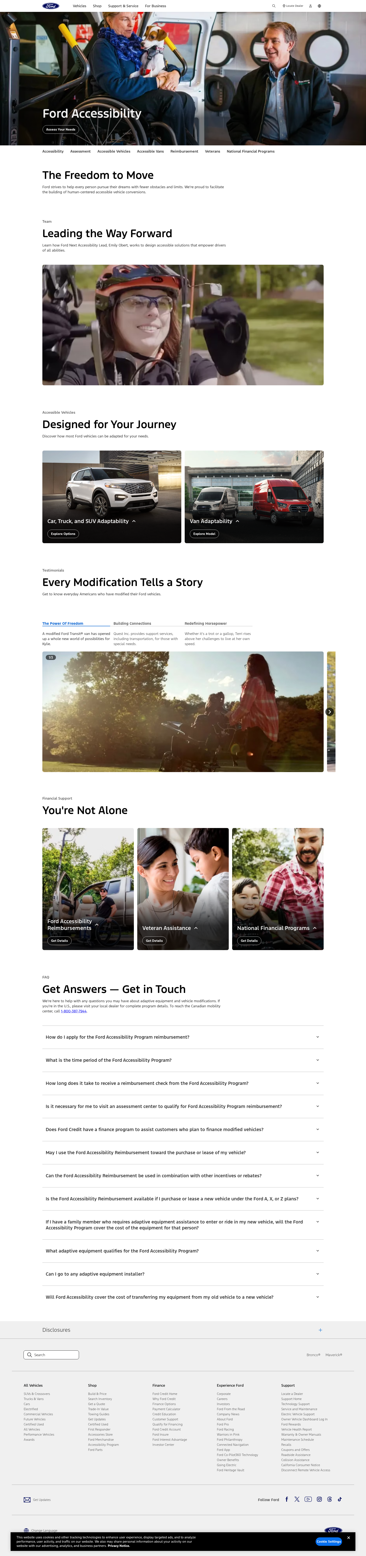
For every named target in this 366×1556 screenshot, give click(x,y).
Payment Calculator (166, 1409)
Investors (223, 1404)
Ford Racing (225, 1429)
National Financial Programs (250, 151)
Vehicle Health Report (296, 1429)
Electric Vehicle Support (298, 1414)
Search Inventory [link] (100, 1399)
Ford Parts (95, 1450)
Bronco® (313, 1355)
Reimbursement (184, 151)
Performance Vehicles (39, 1434)
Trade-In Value (98, 1409)
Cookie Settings (329, 1541)
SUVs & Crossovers (37, 1394)
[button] (183, 1035)
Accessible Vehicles (113, 151)
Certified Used (34, 1424)
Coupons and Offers (295, 1450)
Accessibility (53, 151)
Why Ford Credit (164, 1399)
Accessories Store (100, 1434)
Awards (29, 1440)
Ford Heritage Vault (230, 1470)
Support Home (291, 1399)
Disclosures (56, 1329)
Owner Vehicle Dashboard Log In (304, 1419)
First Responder (99, 1429)
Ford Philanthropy (230, 1440)
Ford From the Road (231, 1409)
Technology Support (295, 1404)
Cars (27, 1404)
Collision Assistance (295, 1460)
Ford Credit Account (166, 1429)
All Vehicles (32, 1429)
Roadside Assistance (296, 1455)
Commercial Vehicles (38, 1414)
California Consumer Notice (300, 1465)
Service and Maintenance (299, 1409)
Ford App (223, 1450)
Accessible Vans (150, 151)
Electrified (31, 1409)
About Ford (225, 1419)
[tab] (76, 623)
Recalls (286, 1445)
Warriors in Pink (228, 1434)
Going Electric (226, 1465)
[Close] (348, 1541)
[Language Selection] (319, 6)
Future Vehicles (35, 1419)
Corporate (224, 1394)
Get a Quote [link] (96, 1404)
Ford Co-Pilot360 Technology (237, 1455)
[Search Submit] (274, 6)
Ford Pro (223, 1424)
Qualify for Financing (167, 1424)
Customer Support (165, 1419)
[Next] (329, 712)
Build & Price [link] (97, 1394)
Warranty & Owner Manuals (301, 1434)
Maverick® (334, 1355)
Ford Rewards (291, 1424)
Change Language (44, 1530)
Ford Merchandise (101, 1440)
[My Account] (310, 6)
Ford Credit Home (164, 1394)
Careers (222, 1399)
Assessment (80, 151)
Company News (228, 1414)
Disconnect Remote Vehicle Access (305, 1470)
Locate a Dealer (292, 1394)
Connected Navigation (233, 1445)
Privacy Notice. (119, 1546)
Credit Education (164, 1414)
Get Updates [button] (97, 1419)
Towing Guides (98, 1414)
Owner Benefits (228, 1460)
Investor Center (163, 1445)
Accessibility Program (103, 1445)
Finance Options (164, 1404)
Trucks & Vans (34, 1399)
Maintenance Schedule (297, 1440)
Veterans (212, 151)
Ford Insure (160, 1434)
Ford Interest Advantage (169, 1440)
